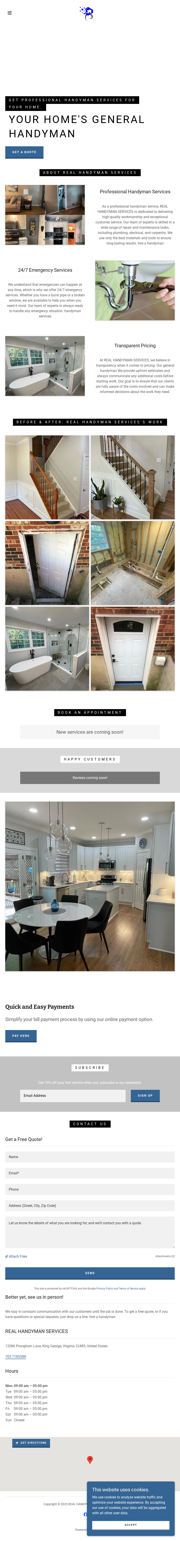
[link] (86, 12)
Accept (131, 1524)
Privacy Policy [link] (104, 1288)
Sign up (145, 1095)
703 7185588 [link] (15, 1356)
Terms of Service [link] (128, 1288)
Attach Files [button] (18, 1256)
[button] (9, 12)
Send (90, 1273)
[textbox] (72, 1096)
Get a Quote (24, 152)
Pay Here (21, 1036)
